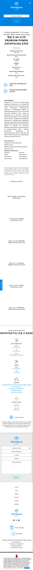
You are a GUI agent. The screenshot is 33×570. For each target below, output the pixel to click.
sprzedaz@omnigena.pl (16, 355)
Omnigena (16, 6)
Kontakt (16, 504)
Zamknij (27, 567)
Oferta (16, 494)
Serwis (16, 501)
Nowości (16, 497)
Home (16, 487)
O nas (16, 490)
